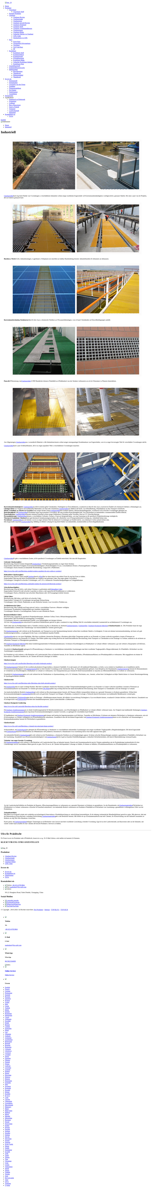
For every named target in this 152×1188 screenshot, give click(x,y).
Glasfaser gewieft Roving (21, 23)
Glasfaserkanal (21, 730)
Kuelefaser (12, 51)
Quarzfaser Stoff (18, 12)
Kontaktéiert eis (10, 114)
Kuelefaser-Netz (18, 64)
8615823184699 (10, 961)
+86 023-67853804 (18, 885)
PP (14, 49)
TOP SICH (64, 910)
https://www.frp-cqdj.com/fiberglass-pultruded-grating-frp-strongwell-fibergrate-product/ (32, 584)
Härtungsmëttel (18, 75)
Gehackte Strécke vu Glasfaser (23, 34)
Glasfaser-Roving (19, 17)
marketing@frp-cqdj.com (18, 887)
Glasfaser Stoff (18, 26)
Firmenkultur (13, 83)
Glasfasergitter (8, 196)
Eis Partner (12, 90)
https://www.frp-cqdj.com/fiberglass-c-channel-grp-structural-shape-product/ (28, 726)
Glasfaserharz (36, 564)
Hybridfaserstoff (18, 58)
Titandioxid (17, 73)
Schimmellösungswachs (17, 68)
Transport (12, 109)
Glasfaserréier (82, 626)
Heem (7, 6)
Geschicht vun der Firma (17, 84)
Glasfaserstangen (72, 626)
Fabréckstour (13, 92)
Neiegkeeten (9, 96)
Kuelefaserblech (18, 55)
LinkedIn (16, 900)
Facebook (16, 902)
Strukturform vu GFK (20, 38)
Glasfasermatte (18, 19)
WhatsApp (17, 904)
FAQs (11, 116)
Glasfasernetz (17, 21)
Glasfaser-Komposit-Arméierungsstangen (30, 715)
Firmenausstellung (15, 88)
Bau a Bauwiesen (15, 105)
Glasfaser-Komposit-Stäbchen (98, 626)
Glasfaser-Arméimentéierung (22, 28)
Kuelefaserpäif (18, 56)
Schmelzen (12, 101)
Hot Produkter (38, 910)
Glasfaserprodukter (12, 742)
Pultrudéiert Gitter (56, 589)
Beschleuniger (18, 71)
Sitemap (47, 910)
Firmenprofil (13, 81)
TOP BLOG (55, 910)
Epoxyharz (16, 41)
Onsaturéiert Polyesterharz (21, 43)
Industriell (12, 112)
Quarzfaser (12, 10)
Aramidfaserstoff (14, 66)
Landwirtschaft (14, 111)
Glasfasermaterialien (125, 805)
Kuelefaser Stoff (18, 53)
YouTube (16, 906)
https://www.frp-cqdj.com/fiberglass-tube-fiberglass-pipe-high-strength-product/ (30, 683)
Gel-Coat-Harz (18, 47)
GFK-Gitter (17, 36)
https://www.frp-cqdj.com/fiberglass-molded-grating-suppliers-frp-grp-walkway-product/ (33, 571)
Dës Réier (46, 688)
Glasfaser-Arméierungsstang (15, 710)
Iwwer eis (8, 79)
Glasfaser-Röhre (18, 32)
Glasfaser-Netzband (19, 25)
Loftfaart (12, 103)
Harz (10, 40)
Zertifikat (12, 86)
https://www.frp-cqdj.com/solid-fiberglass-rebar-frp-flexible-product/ (26, 706)
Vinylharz (16, 45)
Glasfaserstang (18, 30)
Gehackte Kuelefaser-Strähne (22, 62)
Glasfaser (12, 15)
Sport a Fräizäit (14, 107)
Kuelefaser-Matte (19, 60)
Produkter (8, 8)
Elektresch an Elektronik (17, 99)
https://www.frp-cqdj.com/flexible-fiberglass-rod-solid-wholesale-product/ (28, 663)
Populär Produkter (15, 13)
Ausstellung (13, 94)
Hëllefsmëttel (13, 69)
